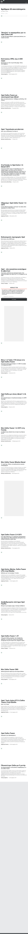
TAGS (6, 13)
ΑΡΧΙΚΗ (2, 13)
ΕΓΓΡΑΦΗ (14, 299)
